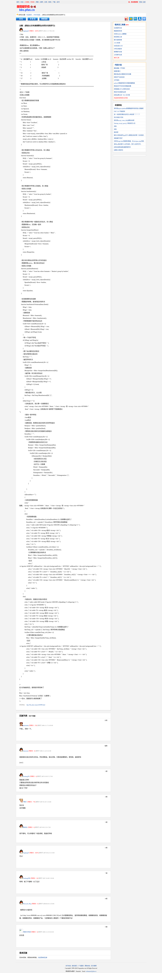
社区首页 (29, 15)
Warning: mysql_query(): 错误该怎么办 (124, 123)
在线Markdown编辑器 (120, 34)
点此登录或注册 (42, 957)
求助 (115, 126)
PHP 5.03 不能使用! (119, 111)
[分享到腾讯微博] (135, 18)
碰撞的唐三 (117, 71)
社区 (22, 2)
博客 (37, 2)
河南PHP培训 (27, 932)
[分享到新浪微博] (126, 18)
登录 (140, 2)
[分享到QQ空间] (131, 18)
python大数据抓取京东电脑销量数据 (124, 83)
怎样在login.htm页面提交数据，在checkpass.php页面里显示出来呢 (133, 141)
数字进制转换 (118, 40)
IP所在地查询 (118, 49)
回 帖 (21, 19)
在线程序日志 (118, 28)
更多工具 (116, 58)
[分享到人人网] (140, 18)
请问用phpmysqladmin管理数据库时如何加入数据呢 (128, 108)
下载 (54, 2)
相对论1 (25, 827)
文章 (45, 2)
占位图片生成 (118, 55)
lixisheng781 (26, 776)
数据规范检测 (118, 31)
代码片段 (118, 65)
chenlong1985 (26, 878)
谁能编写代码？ (118, 138)
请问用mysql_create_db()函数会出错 (124, 120)
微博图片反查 (118, 52)
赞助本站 (87, 966)
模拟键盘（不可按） (120, 68)
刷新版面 (44, 19)
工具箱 (27, 2)
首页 (18, 2)
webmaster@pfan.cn (91, 971)
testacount (25, 751)
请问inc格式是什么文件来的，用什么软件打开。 (128, 144)
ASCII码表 (117, 43)
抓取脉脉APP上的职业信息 (122, 89)
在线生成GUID (118, 46)
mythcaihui (26, 725)
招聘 (41, 2)
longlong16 (26, 31)
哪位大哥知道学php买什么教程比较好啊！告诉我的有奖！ (131, 135)
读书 (58, 2)
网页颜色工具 (118, 37)
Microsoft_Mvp (27, 904)
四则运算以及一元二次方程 (122, 95)
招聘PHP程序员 (118, 150)
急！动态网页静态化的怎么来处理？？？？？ (127, 114)
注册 (144, 2)
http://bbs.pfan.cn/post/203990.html (36, 705)
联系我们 (74, 966)
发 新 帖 (32, 19)
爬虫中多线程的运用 (120, 92)
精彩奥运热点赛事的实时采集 (122, 74)
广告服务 (81, 966)
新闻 (49, 2)
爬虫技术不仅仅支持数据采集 (122, 86)
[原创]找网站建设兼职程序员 (122, 147)
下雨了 (25, 802)
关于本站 (68, 966)
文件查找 (116, 80)
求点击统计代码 (118, 117)
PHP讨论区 (37, 15)
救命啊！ (116, 132)
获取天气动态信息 (119, 77)
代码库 (32, 2)
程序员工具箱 (120, 25)
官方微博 (93, 966)
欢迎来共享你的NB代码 (121, 98)
